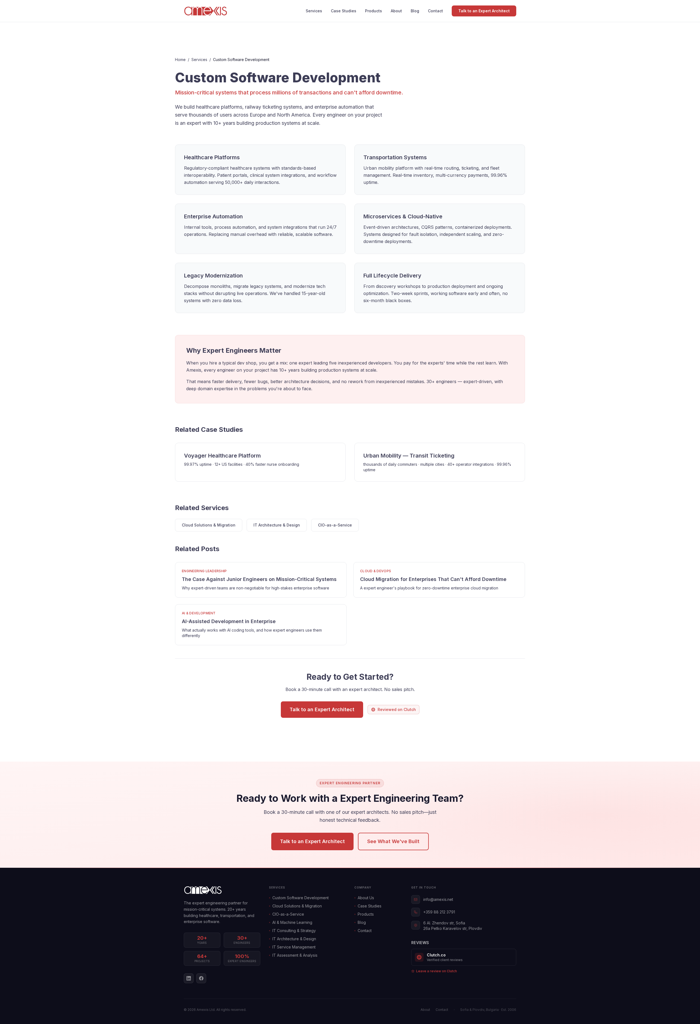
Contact (435, 10)
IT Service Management (294, 947)
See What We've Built (393, 841)
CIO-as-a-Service (335, 525)
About (396, 10)
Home (180, 59)
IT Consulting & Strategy (294, 930)
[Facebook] (201, 978)
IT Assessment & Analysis (294, 955)
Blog (415, 10)
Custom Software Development (300, 897)
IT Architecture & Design (276, 525)
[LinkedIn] (189, 978)
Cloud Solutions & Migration (208, 525)
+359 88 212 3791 (439, 912)
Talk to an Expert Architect (484, 10)
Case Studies (343, 10)
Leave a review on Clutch (436, 971)
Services (314, 10)
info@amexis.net (438, 899)
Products (373, 10)
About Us (366, 897)
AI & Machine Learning (292, 922)
